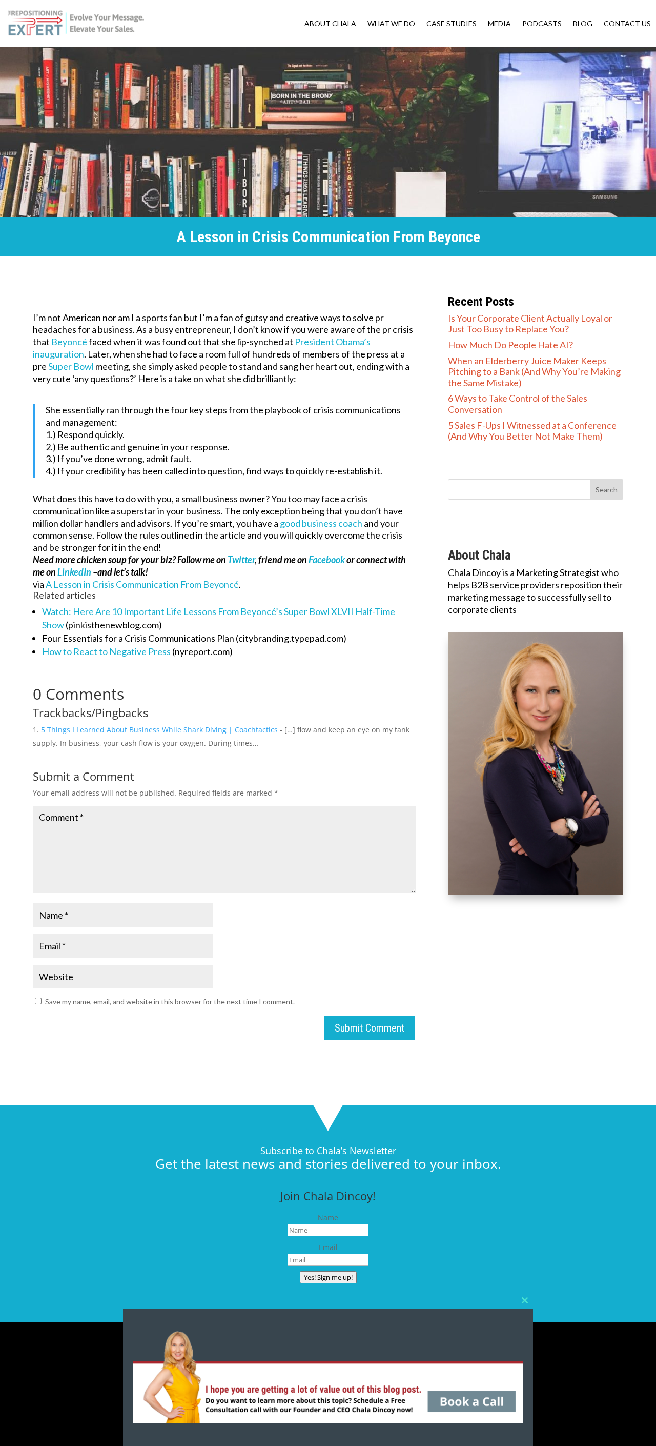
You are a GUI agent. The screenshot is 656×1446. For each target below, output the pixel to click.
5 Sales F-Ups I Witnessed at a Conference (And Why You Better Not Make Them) (532, 431)
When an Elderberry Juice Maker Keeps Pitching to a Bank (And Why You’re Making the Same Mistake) (534, 371)
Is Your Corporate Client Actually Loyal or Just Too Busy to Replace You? (530, 323)
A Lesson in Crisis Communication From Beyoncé (142, 584)
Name (328, 1217)
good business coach (321, 523)
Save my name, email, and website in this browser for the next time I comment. (170, 1001)
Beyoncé (69, 341)
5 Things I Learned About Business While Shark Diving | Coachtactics (159, 730)
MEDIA (499, 24)
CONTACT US (627, 24)
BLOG (582, 24)
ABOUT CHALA (330, 24)
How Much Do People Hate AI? (510, 344)
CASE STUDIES (451, 24)
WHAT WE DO (391, 24)
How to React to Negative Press (106, 651)
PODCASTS (542, 24)
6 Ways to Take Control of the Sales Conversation (517, 403)
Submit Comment (369, 1028)
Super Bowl (71, 366)
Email (328, 1247)
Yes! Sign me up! (328, 1277)
